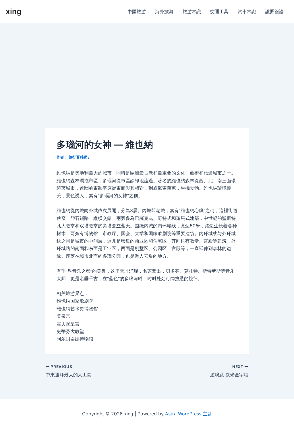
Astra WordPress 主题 (188, 414)
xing (13, 11)
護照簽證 (274, 11)
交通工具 (219, 11)
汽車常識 (247, 11)
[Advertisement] (147, 66)
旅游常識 (192, 11)
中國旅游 (136, 11)
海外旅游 (164, 11)
